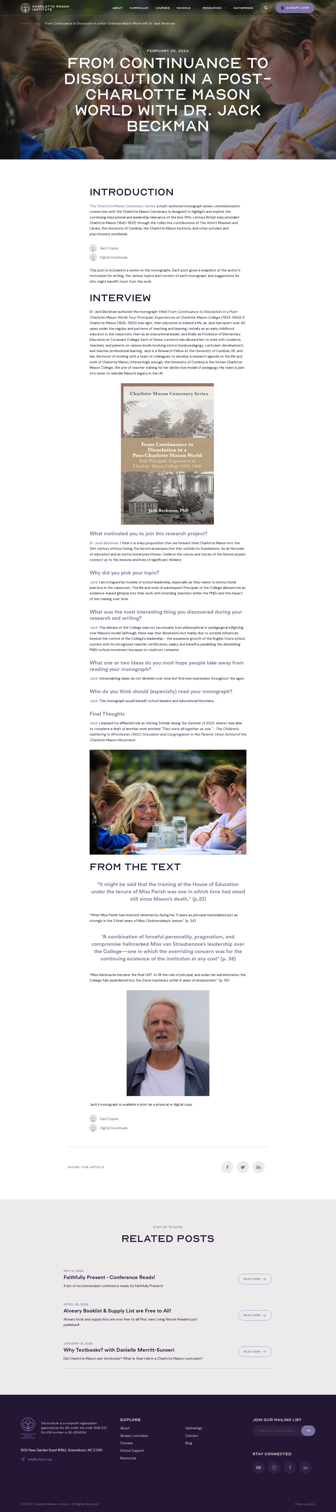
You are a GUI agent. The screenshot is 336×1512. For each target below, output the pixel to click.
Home (25, 23)
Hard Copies (109, 248)
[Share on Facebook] (227, 1167)
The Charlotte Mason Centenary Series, (123, 206)
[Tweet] (243, 1167)
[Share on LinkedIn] (259, 1167)
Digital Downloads (114, 257)
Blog (37, 23)
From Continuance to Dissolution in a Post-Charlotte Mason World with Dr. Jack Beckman (110, 23)
